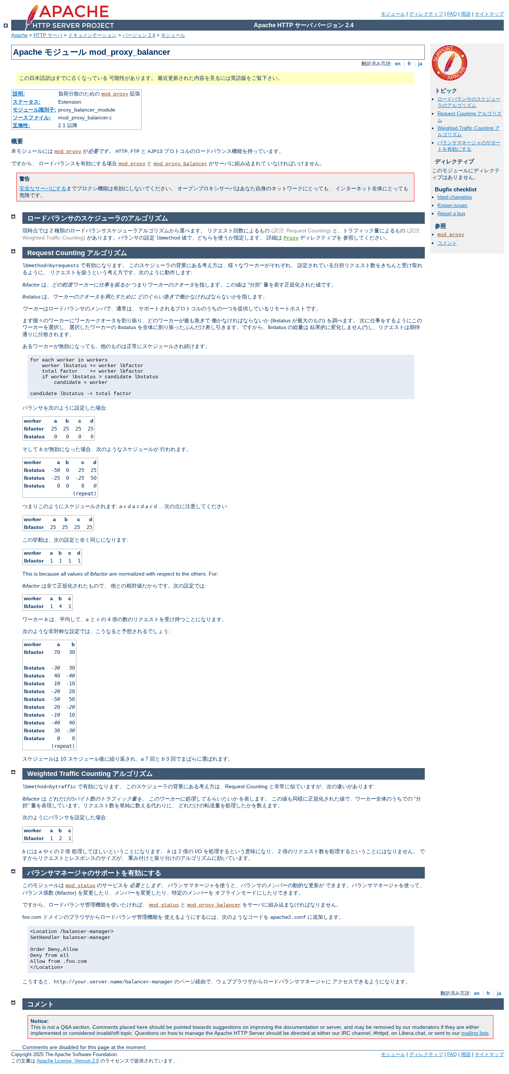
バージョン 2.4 (139, 35)
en (397, 63)
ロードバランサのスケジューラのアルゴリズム (468, 102)
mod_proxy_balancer (180, 164)
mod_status (80, 886)
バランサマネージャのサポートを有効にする (468, 146)
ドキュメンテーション (92, 35)
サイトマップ (489, 14)
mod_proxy (114, 94)
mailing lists (475, 1033)
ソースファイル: (32, 117)
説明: (19, 94)
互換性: (21, 125)
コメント (447, 243)
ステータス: (27, 102)
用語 (466, 14)
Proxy (291, 238)
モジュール (393, 14)
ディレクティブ (426, 14)
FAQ (452, 14)
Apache (19, 35)
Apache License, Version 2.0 (68, 1061)
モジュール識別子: (34, 110)
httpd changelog (454, 197)
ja (420, 63)
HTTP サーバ (48, 35)
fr (409, 63)
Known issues (452, 205)
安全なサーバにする (42, 188)
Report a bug (451, 213)
